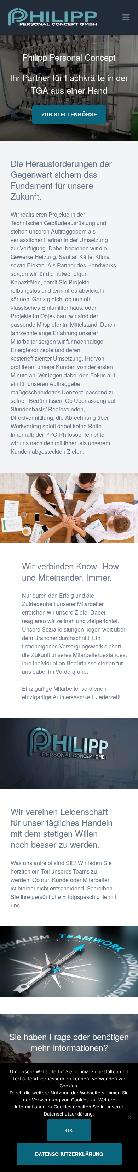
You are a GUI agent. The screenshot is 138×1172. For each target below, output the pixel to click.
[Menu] (126, 17)
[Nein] (129, 1117)
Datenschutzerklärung (69, 1154)
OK (69, 1130)
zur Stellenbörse (69, 114)
